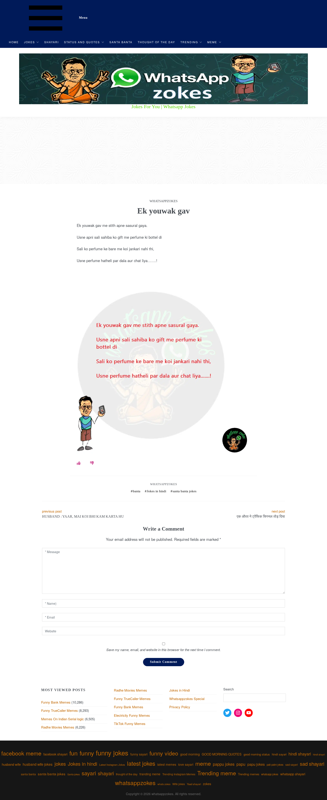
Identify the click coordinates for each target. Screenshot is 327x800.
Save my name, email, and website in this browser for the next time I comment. (163, 649)
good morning (190, 754)
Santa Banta (120, 42)
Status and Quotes (82, 42)
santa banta (28, 774)
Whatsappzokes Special (186, 698)
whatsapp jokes (269, 774)
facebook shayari (55, 754)
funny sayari (138, 754)
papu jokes (256, 764)
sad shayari (312, 763)
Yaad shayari (194, 784)
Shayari (51, 42)
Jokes (29, 42)
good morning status (257, 754)
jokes (60, 763)
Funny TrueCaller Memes (59, 710)
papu (240, 764)
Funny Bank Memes (56, 702)
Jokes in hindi (156, 491)
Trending (189, 42)
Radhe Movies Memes (57, 727)
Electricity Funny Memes (132, 715)
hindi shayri (319, 754)
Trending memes (248, 774)
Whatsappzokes (163, 484)
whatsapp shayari (292, 774)
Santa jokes (73, 774)
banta (136, 491)
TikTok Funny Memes (129, 723)
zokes (207, 784)
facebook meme (21, 753)
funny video (163, 753)
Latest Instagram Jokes (112, 764)
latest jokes (141, 763)
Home (14, 42)
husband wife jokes (37, 764)
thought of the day (126, 774)
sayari (89, 773)
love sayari (185, 764)
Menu (83, 17)
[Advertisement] (163, 150)
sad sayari (291, 764)
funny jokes (112, 752)
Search (228, 689)
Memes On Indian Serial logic (62, 719)
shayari (106, 773)
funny (87, 753)
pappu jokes (223, 764)
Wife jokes (178, 784)
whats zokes (163, 784)
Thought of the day (156, 42)
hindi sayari (279, 754)
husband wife (11, 764)
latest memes (166, 764)
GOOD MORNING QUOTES (222, 754)
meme (203, 763)
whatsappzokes (135, 782)
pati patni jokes (275, 764)
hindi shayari (300, 754)
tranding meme (149, 774)
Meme (212, 42)
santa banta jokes (184, 491)
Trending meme (216, 773)
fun (73, 753)
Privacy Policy (179, 706)
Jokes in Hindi (179, 690)
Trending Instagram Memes (178, 774)
